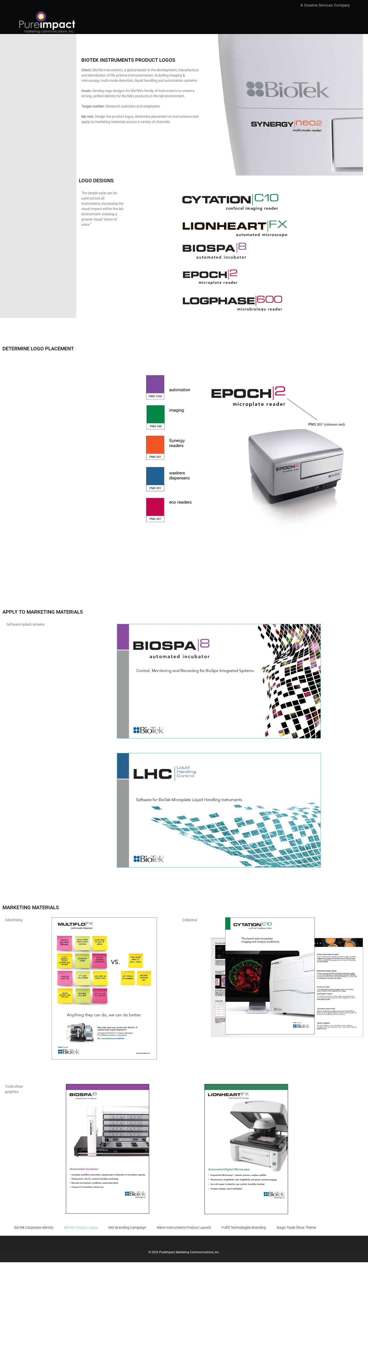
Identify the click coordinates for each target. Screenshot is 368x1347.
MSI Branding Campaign (127, 1227)
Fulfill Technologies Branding (244, 1227)
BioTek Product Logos (81, 1227)
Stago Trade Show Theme (296, 1227)
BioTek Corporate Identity (34, 1227)
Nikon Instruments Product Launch (184, 1227)
